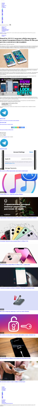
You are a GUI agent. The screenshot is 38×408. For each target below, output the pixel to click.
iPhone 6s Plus (11, 129)
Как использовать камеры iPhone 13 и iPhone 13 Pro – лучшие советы (15, 264)
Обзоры (3, 387)
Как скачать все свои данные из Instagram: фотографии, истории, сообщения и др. (17, 334)
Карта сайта (4, 402)
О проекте (3, 399)
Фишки (3, 6)
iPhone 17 (3, 27)
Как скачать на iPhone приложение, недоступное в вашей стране (14, 170)
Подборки (2, 215)
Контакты (3, 400)
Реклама (3, 401)
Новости (3, 3)
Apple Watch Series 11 (5, 29)
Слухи (3, 4)
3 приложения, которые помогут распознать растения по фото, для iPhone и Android (18, 217)
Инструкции (4, 5)
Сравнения (4, 7)
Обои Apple (4, 388)
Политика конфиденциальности (7, 403)
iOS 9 (4, 129)
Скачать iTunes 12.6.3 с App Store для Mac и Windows (11, 194)
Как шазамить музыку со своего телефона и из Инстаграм (12, 381)
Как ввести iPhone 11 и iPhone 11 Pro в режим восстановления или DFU (15, 358)
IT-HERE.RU (1, 32)
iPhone (1, 356)
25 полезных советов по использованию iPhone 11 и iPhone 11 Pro (14, 241)
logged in (5, 136)
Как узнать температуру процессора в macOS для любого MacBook (14, 311)
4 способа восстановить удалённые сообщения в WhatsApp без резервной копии (17, 288)
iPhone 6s (6, 129)
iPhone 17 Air (4, 26)
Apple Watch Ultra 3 (5, 30)
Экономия (3, 390)
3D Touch (5, 32)
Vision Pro (3, 31)
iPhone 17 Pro (4, 28)
